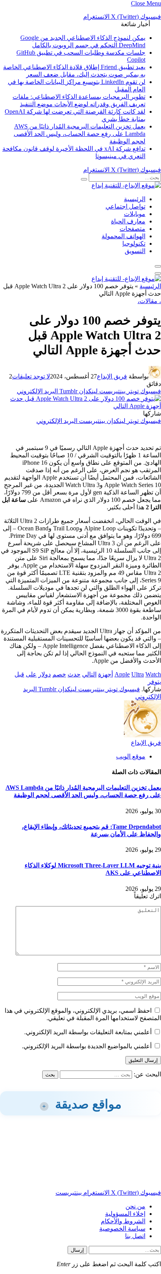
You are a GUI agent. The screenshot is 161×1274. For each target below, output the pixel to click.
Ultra (137, 674)
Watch (153, 674)
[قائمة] (158, 266)
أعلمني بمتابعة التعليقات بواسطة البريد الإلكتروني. (88, 1032)
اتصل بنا (135, 1236)
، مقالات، (149, 301)
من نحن (135, 1206)
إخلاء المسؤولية (125, 1213)
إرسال (77, 1250)
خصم (59, 674)
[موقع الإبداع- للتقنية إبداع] (126, 185)
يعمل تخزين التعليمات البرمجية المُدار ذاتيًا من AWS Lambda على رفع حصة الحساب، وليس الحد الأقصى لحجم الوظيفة (79, 134)
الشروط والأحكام (123, 1221)
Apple (122, 674)
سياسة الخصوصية (122, 1228)
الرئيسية (134, 199)
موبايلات (134, 214)
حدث (74, 674)
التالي (89, 674)
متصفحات (132, 228)
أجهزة (105, 674)
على (31, 674)
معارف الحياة (128, 221)
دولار (44, 674)
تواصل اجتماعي (125, 206)
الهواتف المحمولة (123, 236)
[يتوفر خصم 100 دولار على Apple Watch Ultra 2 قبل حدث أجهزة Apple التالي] (80, 406)
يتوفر (154, 681)
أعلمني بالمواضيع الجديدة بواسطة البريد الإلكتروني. (87, 1046)
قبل (19, 674)
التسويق (135, 251)
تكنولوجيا (133, 243)
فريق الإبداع (112, 376)
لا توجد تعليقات (31, 376)
